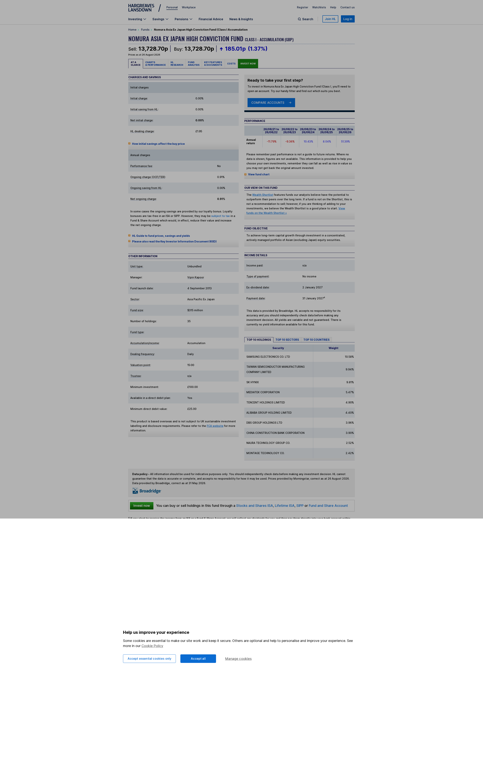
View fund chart (258, 174)
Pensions (181, 19)
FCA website (215, 425)
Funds (145, 29)
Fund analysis (193, 63)
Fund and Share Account (328, 505)
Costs (231, 63)
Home (132, 29)
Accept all (198, 658)
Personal (172, 7)
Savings (158, 19)
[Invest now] (141, 506)
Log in (347, 19)
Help (333, 7)
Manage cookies (238, 659)
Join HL (330, 19)
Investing (135, 19)
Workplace (189, 7)
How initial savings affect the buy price (158, 143)
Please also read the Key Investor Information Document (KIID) (174, 241)
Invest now (248, 63)
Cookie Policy (152, 646)
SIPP (300, 505)
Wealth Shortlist (262, 194)
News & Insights (241, 19)
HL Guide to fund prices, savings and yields (161, 235)
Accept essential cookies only (150, 658)
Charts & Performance (155, 63)
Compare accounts (267, 102)
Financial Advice (211, 19)
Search (307, 19)
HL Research (177, 63)
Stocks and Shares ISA (254, 505)
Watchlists (319, 7)
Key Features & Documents (213, 63)
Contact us (347, 7)
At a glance (136, 63)
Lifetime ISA (284, 505)
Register (302, 7)
